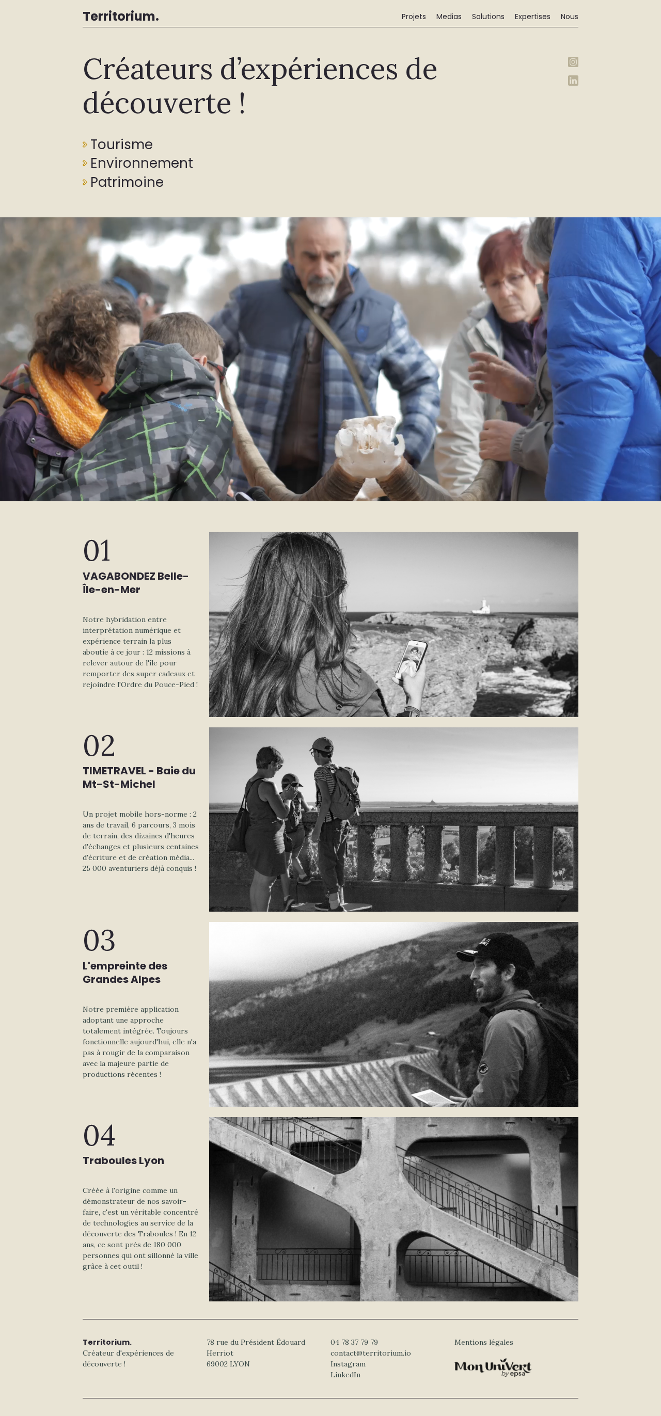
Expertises (532, 16)
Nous (569, 16)
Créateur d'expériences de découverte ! (128, 1353)
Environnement (141, 163)
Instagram (348, 1364)
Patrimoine (127, 182)
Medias (449, 16)
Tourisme (121, 144)
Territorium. (121, 16)
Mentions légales (483, 1342)
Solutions (488, 16)
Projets (414, 16)
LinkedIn (345, 1374)
